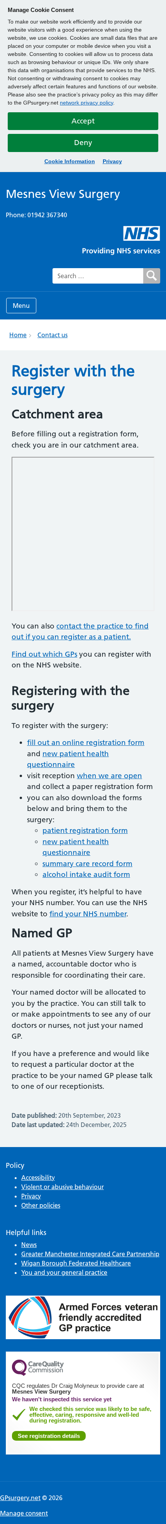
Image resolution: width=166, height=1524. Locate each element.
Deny (83, 142)
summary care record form (87, 863)
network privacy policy (86, 103)
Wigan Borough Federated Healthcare (76, 1263)
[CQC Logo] (38, 1374)
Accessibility (38, 1177)
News (29, 1245)
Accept (83, 121)
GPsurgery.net (20, 1498)
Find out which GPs (44, 654)
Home (18, 335)
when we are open (109, 775)
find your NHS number (87, 913)
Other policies (40, 1205)
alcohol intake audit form (86, 874)
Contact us (52, 335)
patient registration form (85, 830)
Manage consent (24, 1513)
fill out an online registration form (85, 742)
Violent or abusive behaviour (62, 1187)
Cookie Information (69, 161)
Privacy (112, 161)
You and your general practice (64, 1272)
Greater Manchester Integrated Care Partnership (90, 1254)
